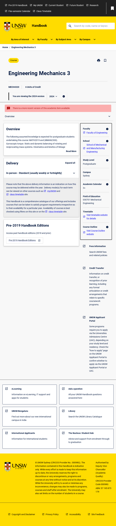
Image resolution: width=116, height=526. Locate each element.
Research (94, 5)
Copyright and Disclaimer (23, 514)
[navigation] (24, 240)
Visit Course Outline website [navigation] (96, 232)
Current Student (56, 5)
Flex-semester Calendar (19, 11)
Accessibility (75, 514)
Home (5, 47)
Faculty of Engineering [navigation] (97, 132)
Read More (71, 151)
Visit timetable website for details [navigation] (97, 217)
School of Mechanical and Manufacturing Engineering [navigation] (96, 148)
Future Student (77, 5)
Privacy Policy (52, 514)
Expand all (70, 163)
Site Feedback (97, 514)
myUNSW (51, 191)
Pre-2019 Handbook (17, 5)
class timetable (17, 194)
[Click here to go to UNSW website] (15, 27)
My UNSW (38, 5)
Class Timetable (43, 11)
